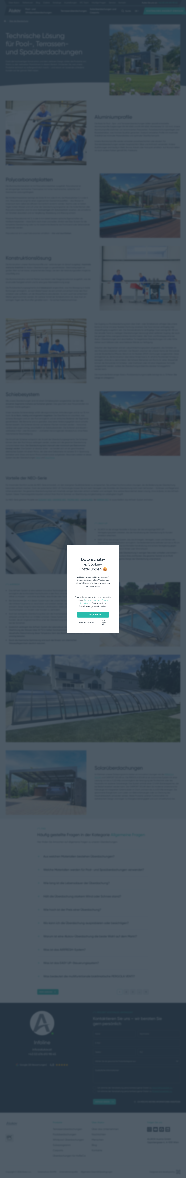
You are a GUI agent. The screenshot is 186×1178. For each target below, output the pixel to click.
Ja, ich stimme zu (93, 615)
